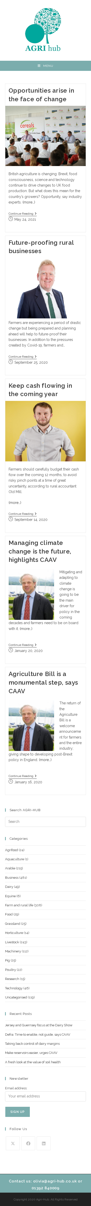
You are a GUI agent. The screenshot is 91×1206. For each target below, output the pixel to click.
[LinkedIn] (44, 1143)
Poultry (10, 970)
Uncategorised (16, 997)
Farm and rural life (19, 905)
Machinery (13, 951)
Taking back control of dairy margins (32, 1044)
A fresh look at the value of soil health (33, 1062)
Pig (7, 960)
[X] (13, 1143)
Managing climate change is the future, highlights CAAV (40, 551)
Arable (10, 868)
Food (9, 914)
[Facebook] (28, 1143)
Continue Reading (23, 214)
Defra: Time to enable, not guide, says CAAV (37, 1034)
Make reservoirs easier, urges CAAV (31, 1053)
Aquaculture (14, 859)
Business (11, 878)
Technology (13, 988)
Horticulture (14, 933)
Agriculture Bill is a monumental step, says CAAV (43, 682)
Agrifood (11, 850)
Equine (10, 896)
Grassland (12, 924)
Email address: (16, 1088)
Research (12, 979)
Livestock (12, 942)
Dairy (9, 887)
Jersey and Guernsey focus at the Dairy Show (39, 1025)
